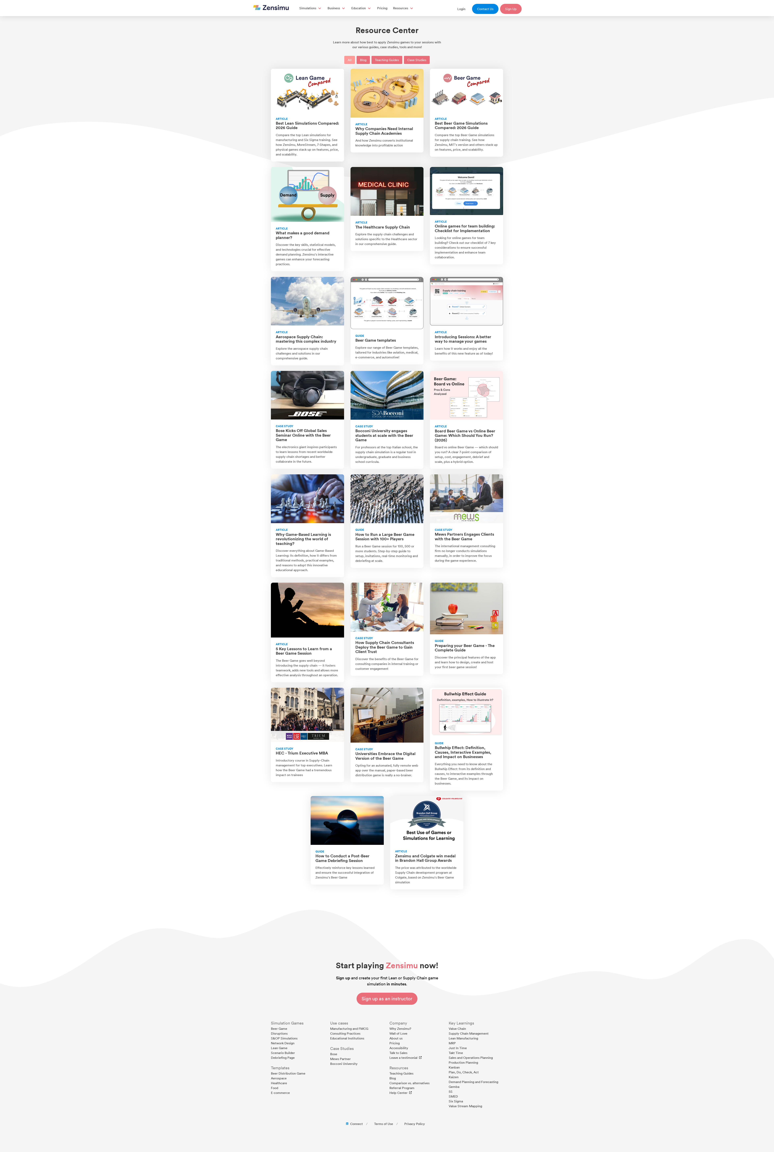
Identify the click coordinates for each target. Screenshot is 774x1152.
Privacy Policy (414, 1124)
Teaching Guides (387, 60)
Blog (363, 60)
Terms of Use (383, 1124)
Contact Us (485, 9)
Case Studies (416, 60)
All (350, 60)
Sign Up (511, 9)
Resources (400, 8)
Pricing (382, 8)
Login (461, 9)
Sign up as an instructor (387, 998)
